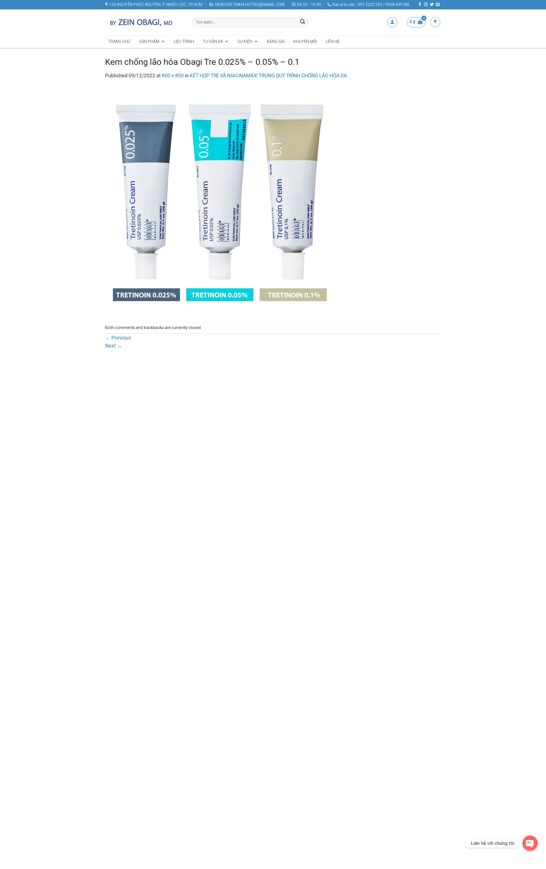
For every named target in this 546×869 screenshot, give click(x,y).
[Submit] (302, 22)
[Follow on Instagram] (426, 5)
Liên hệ (333, 41)
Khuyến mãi (305, 41)
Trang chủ (119, 41)
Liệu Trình (184, 41)
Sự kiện (244, 41)
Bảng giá (276, 41)
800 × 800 (173, 75)
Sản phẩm (149, 41)
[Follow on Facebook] (420, 5)
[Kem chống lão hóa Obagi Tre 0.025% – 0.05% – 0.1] (219, 201)
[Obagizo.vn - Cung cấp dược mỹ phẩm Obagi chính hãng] (144, 22)
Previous (118, 338)
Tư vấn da (213, 41)
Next (113, 346)
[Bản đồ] (435, 22)
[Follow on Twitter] (432, 5)
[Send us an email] (438, 5)
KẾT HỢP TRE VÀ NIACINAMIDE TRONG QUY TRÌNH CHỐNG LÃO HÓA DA (268, 75)
